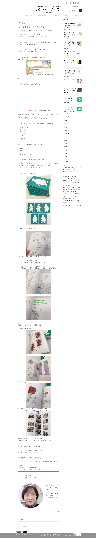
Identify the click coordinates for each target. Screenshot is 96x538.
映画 (79, 189)
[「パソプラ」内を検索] (80, 10)
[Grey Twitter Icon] (70, 2)
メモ (73, 198)
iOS (72, 167)
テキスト (65, 205)
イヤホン (78, 200)
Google (67, 171)
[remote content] (38, 98)
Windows (77, 171)
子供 (72, 185)
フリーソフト (66, 178)
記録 (71, 191)
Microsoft (77, 191)
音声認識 (77, 205)
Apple (74, 189)
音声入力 (65, 203)
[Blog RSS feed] (78, 3)
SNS (68, 187)
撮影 (78, 196)
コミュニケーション (71, 174)
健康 (75, 176)
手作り (74, 178)
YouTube (65, 182)
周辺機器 (77, 194)
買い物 (64, 191)
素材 (79, 182)
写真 (78, 169)
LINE (73, 191)
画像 (80, 205)
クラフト (72, 180)
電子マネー (65, 198)
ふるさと (65, 196)
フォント (77, 198)
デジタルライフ (77, 167)
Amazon (75, 187)
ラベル (72, 205)
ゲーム (71, 176)
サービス (69, 169)
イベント (65, 185)
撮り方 (64, 194)
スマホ (68, 165)
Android (69, 167)
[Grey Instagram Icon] (74, 2)
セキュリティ (66, 180)
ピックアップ (66, 176)
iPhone (64, 169)
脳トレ (76, 180)
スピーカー (70, 196)
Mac (69, 189)
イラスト (65, 189)
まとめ (64, 174)
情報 (69, 205)
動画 (71, 178)
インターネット (74, 165)
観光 (68, 191)
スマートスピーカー (72, 203)
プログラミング (70, 194)
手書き (75, 196)
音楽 (79, 180)
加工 (76, 182)
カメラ (64, 187)
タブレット (74, 169)
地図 (79, 187)
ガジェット (72, 171)
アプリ (64, 165)
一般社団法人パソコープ (44, 535)
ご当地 (71, 187)
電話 (70, 198)
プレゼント (65, 200)
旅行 (69, 185)
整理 (75, 185)
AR (78, 203)
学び (64, 171)
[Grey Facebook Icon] (66, 2)
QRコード (73, 200)
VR (71, 189)
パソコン (65, 167)
